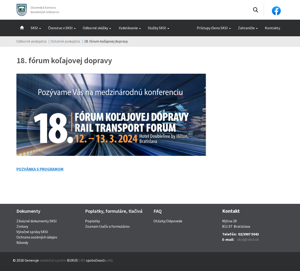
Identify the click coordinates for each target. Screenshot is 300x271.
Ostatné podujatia (65, 41)
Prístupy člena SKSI (212, 28)
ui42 (109, 260)
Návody (22, 242)
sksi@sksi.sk (248, 239)
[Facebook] (276, 10)
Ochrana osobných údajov (36, 237)
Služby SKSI (157, 28)
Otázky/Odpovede (168, 221)
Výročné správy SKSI (32, 231)
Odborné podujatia (31, 41)
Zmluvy (22, 226)
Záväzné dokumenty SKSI (36, 221)
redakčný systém (53, 260)
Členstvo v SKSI (60, 28)
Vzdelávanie (128, 28)
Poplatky (92, 221)
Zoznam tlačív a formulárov (107, 226)
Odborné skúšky (95, 28)
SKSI (34, 28)
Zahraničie (246, 28)
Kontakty (272, 28)
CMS (82, 260)
